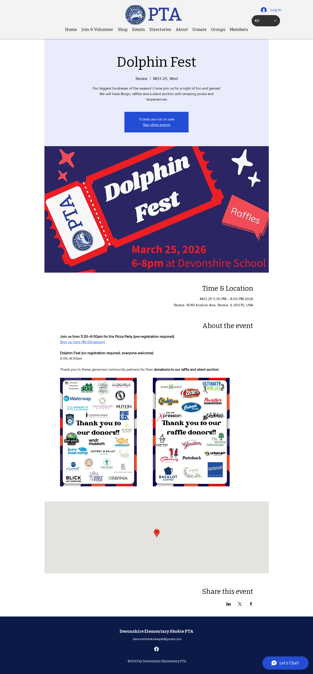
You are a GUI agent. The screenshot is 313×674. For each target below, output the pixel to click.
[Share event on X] (240, 604)
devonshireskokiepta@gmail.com (157, 639)
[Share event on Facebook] (251, 604)
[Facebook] (156, 649)
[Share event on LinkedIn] (228, 604)
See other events (156, 125)
